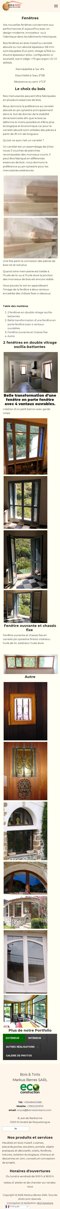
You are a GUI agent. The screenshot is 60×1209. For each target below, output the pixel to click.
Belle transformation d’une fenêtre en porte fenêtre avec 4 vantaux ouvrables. (32, 324)
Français (14, 1206)
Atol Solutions (45, 1203)
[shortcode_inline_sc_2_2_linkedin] (15, 1128)
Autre (11, 336)
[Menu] (56, 6)
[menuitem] (14, 1038)
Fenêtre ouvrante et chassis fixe (28, 332)
